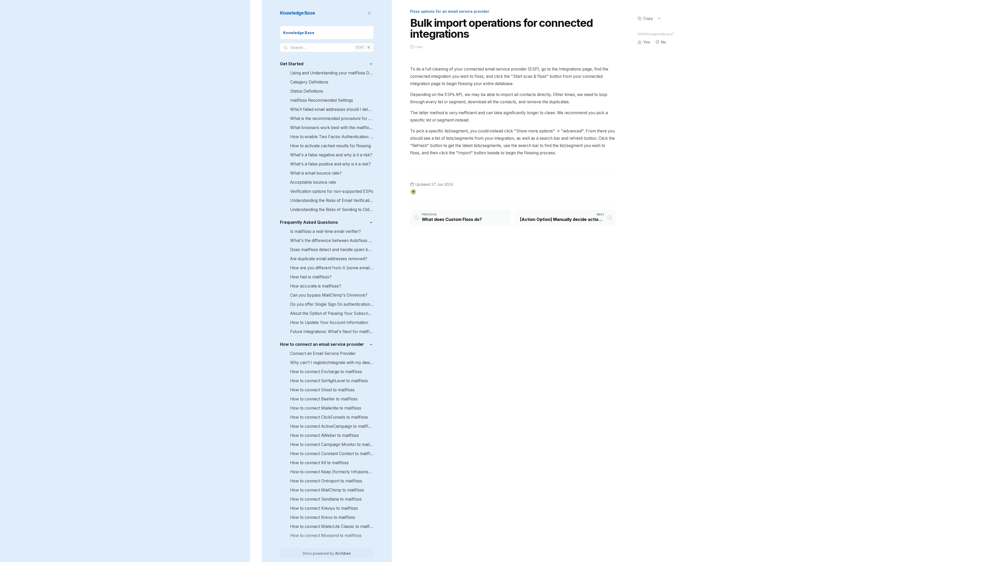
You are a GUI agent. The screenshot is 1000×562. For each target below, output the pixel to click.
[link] (326, 32)
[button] (371, 64)
